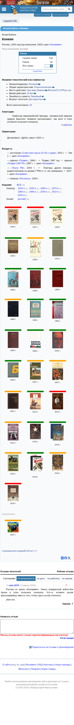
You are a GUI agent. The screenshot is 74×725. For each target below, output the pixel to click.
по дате (41, 578)
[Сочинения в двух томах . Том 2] (35, 348)
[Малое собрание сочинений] (57, 408)
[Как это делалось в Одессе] (57, 347)
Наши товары (49, 669)
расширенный (60, 14)
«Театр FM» (17, 168)
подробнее (37, 71)
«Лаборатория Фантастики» (43, 687)
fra (18, 664)
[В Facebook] (65, 558)
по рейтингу (53, 578)
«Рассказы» (25, 178)
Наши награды (62, 664)
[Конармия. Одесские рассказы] (13, 347)
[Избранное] (35, 256)
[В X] (69, 558)
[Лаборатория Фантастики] (14, 10)
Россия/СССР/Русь (58, 90)
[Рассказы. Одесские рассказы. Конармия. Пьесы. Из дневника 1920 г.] (13, 408)
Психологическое (43, 87)
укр (22, 664)
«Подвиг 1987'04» (16, 163)
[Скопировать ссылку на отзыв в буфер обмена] (7, 585)
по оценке (67, 578)
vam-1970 (14, 585)
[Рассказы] (13, 252)
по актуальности (26, 578)
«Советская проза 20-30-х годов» (39, 153)
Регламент (31, 664)
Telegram (35, 669)
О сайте (7, 664)
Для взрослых (36, 99)
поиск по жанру (42, 14)
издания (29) (10, 21)
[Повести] (57, 255)
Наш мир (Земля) (35, 90)
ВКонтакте (23, 669)
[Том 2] (13, 376)
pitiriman (68, 125)
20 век (30, 93)
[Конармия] (13, 223)
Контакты (49, 664)
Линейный (36, 96)
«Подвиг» (23, 160)
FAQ (40, 664)
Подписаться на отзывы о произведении (53, 647)
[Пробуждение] (13, 316)
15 (30, 105)
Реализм (33, 84)
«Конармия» (55, 44)
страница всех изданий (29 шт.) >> (19, 551)
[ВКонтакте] (62, 558)
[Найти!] (69, 9)
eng (14, 664)
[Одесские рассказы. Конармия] (13, 470)
